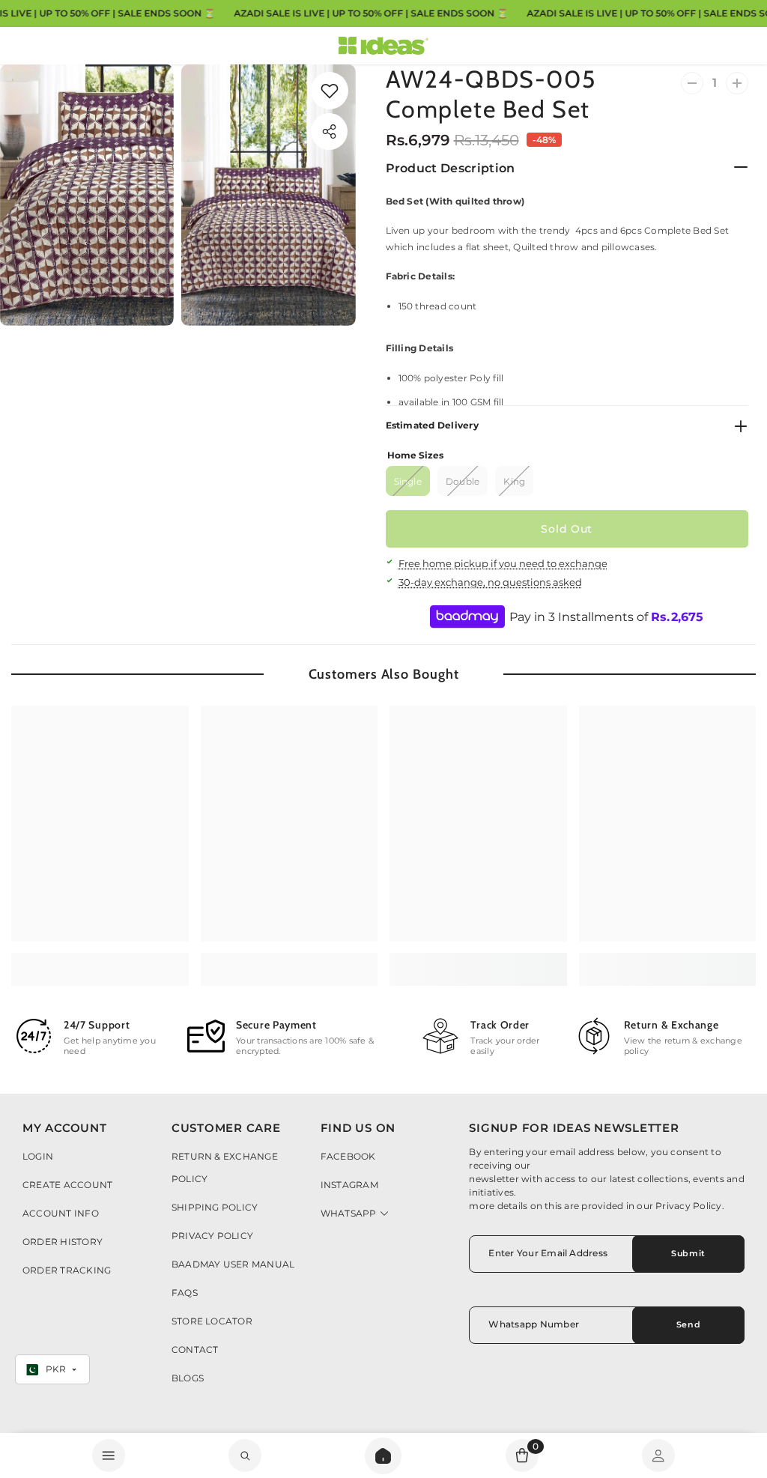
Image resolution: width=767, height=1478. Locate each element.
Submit (688, 1253)
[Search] (383, 1456)
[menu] (108, 1455)
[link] (244, 1455)
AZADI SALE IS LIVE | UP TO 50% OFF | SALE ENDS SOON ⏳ (371, 13)
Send (688, 1324)
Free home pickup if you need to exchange (502, 563)
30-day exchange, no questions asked (490, 582)
